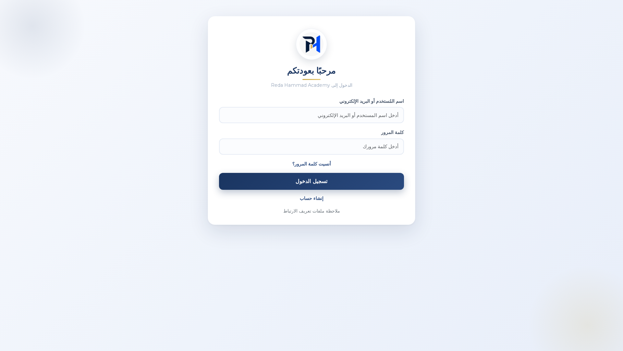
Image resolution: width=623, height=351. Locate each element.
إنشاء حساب (312, 198)
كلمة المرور (392, 132)
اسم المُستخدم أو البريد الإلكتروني (371, 101)
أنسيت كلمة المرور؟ (311, 164)
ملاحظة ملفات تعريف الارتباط (311, 211)
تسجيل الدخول (311, 181)
